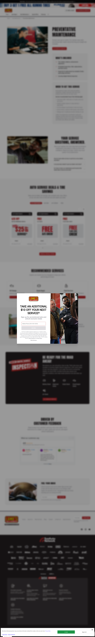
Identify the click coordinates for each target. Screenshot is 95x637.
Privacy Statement (11, 634)
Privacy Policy (39, 338)
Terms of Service (32, 338)
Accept (66, 632)
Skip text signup (34, 340)
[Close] (76, 295)
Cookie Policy (4, 634)
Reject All (84, 632)
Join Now (33, 328)
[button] (92, 629)
